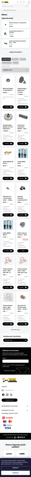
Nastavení (15, 468)
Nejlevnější (15, 59)
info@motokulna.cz (9, 390)
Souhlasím (15, 473)
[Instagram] (7, 394)
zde (21, 464)
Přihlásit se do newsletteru (9, 370)
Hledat (27, 6)
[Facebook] (3, 394)
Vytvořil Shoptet (9, 437)
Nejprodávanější (6, 62)
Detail (23, 250)
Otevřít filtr (7, 70)
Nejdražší (22, 59)
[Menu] (29, 2)
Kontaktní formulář (9, 400)
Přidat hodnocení (8, 340)
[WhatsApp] (11, 394)
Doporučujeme (6, 59)
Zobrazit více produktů (15, 52)
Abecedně (15, 62)
